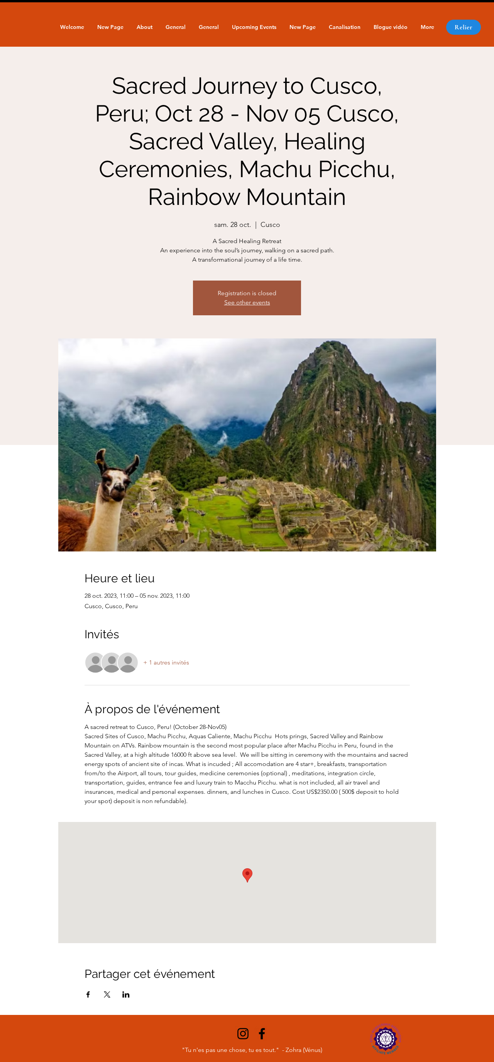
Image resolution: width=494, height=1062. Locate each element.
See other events (247, 302)
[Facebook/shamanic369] (261, 1033)
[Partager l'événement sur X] (107, 994)
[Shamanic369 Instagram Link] (242, 1033)
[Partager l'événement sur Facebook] (88, 994)
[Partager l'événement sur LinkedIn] (126, 994)
